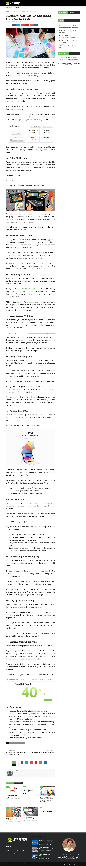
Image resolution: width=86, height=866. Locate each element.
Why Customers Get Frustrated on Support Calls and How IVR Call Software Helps (46, 842)
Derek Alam (35, 820)
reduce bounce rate (38, 711)
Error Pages (22, 743)
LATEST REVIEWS (63, 12)
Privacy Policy (29, 864)
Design (35, 3)
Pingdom (42, 119)
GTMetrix (34, 119)
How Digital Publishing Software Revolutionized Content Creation (45, 856)
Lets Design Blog (69, 864)
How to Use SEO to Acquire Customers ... (43, 752)
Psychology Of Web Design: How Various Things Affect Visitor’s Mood (29, 791)
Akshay (8, 21)
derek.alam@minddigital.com (12, 853)
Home (7, 864)
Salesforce (53, 3)
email (61, 858)
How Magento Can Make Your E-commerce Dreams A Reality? (27, 7)
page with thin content (26, 289)
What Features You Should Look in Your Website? (47, 810)
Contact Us (63, 3)
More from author (18, 782)
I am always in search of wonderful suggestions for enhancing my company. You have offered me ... (69, 60)
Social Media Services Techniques (12, 819)
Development (43, 3)
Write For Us (72, 3)
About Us (11, 864)
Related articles (9, 782)
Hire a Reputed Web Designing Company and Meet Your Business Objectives (46, 799)
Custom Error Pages (14, 743)
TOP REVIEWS (71, 12)
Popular (39, 837)
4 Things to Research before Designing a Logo (29, 818)
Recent (34, 837)
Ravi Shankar (18, 798)
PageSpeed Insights (22, 119)
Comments (46, 837)
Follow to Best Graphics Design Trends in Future (12, 796)
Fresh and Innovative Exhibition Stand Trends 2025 (46, 848)
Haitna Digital (24, 576)
